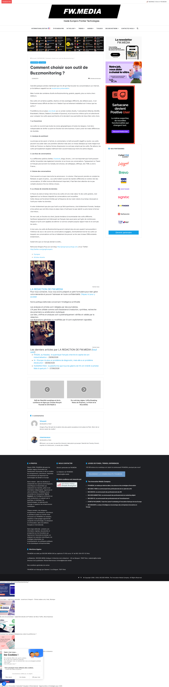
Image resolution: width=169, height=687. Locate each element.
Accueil (33, 58)
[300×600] (120, 143)
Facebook (57, 159)
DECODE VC (91, 498)
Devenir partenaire (124, 232)
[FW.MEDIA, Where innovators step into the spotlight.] (84, 14)
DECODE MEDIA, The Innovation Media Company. (114, 577)
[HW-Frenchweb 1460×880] (124, 83)
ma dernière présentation (60, 88)
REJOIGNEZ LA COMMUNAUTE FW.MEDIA (105, 474)
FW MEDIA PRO (59, 28)
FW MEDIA (91, 485)
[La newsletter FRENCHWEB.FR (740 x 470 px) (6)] (124, 59)
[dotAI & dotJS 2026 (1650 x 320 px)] (65, 43)
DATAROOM (40, 58)
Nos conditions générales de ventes (38, 565)
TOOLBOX (99, 28)
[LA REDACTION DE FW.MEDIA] (42, 284)
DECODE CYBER (93, 488)
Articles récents (39, 257)
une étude (51, 111)
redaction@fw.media (63, 474)
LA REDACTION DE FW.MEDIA (46, 289)
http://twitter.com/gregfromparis (41, 249)
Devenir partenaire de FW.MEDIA (67, 467)
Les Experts (42, 62)
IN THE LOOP (71, 28)
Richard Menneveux (50, 560)
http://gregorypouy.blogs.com (67, 247)
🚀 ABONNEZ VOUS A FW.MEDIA (157, 1)
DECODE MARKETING (94, 495)
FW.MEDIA (39, 467)
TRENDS (81, 28)
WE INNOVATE (92, 505)
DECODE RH (91, 492)
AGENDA (90, 28)
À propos (37, 254)
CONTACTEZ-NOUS (127, 28)
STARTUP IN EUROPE (94, 501)
